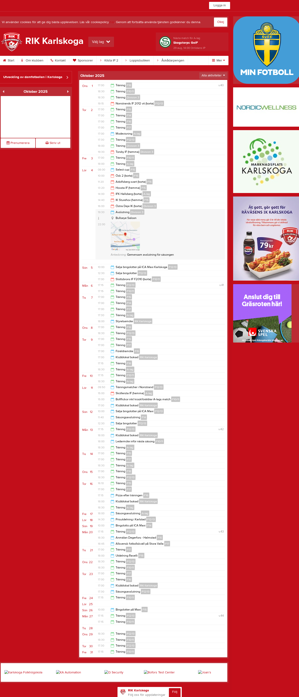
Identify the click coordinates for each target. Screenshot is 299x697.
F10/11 (130, 91)
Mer (219, 60)
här (112, 22)
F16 (129, 121)
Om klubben (34, 60)
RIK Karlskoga (143, 321)
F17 (129, 127)
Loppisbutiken (139, 60)
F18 (129, 85)
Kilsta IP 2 (110, 60)
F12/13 (159, 103)
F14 (129, 115)
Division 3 (133, 97)
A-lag (137, 134)
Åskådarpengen (172, 60)
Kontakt (60, 60)
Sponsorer (85, 60)
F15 (129, 109)
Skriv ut (54, 143)
